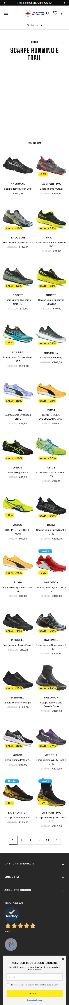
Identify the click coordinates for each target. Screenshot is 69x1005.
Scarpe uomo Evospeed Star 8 (18, 417)
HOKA (51, 525)
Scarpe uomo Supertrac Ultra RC (18, 302)
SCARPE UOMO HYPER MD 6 (17, 532)
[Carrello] (63, 13)
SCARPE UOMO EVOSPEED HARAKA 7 (51, 417)
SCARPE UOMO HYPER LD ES (51, 474)
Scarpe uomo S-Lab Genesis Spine (51, 704)
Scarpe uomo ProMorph (18, 702)
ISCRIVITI (34, 994)
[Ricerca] (47, 13)
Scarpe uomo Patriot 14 (18, 760)
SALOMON (17, 237)
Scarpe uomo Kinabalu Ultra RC (51, 244)
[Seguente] (56, 840)
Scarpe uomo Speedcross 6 (18, 242)
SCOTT (51, 237)
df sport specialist (20, 863)
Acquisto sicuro (17, 890)
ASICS (17, 467)
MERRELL (17, 640)
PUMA (18, 410)
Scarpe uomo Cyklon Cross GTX (51, 819)
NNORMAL (18, 184)
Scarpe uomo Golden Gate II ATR (17, 359)
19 (47, 840)
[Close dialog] (63, 959)
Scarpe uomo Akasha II (18, 817)
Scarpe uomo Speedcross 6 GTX (51, 647)
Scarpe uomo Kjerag (51, 357)
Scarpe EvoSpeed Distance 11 (18, 589)
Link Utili (11, 877)
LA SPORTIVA (51, 184)
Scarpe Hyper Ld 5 (18, 472)
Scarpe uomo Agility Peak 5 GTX (51, 762)
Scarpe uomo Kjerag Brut (17, 189)
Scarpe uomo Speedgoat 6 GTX (51, 532)
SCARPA (18, 352)
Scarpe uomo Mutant (51, 189)
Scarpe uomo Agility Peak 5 (18, 645)
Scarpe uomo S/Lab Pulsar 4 (51, 589)
